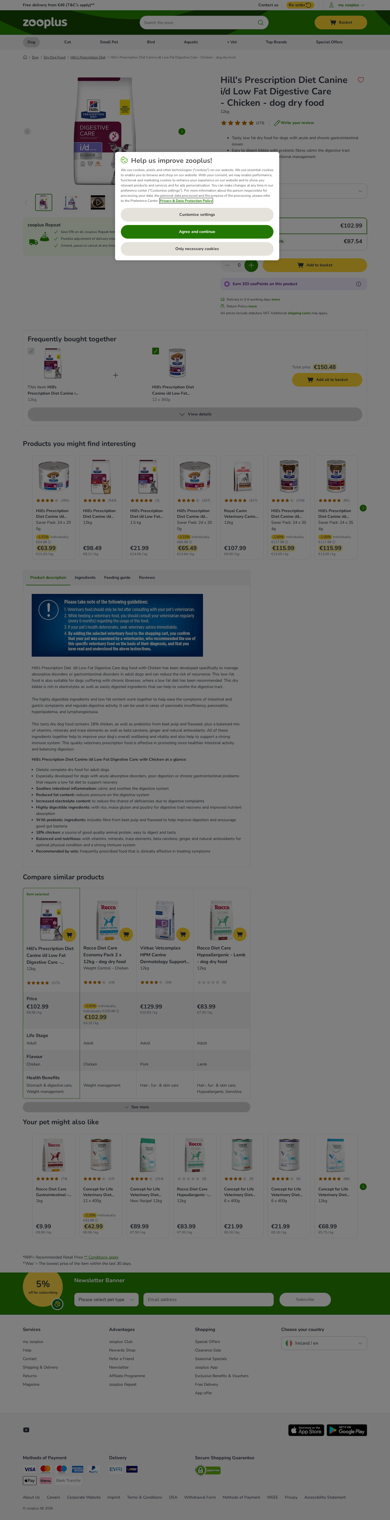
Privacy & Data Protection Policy (186, 200)
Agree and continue (197, 231)
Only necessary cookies (197, 248)
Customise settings (197, 214)
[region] (197, 206)
